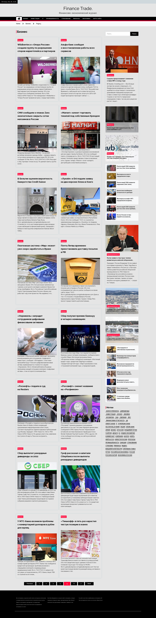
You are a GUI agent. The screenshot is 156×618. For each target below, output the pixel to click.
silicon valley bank (113, 427)
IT (42, 18)
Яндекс (124, 445)
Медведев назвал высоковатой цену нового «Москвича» (125, 381)
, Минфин (126, 414)
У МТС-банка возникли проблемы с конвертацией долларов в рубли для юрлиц (36, 524)
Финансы (76, 18)
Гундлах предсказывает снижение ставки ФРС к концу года (120, 80)
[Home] (19, 18)
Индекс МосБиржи (128, 433)
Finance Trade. (78, 8)
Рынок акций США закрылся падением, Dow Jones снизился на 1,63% (126, 183)
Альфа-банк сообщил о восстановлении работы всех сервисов (78, 47)
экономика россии (125, 455)
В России (120, 430)
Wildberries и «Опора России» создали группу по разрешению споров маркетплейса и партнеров (36, 47)
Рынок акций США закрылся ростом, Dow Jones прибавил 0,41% (120, 128)
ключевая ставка (129, 449)
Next (89, 583)
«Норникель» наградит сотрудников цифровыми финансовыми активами (31, 319)
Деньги (115, 433)
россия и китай (111, 455)
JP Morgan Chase (124, 423)
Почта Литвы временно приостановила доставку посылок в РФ (79, 248)
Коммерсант (110, 436)
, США (116, 417)
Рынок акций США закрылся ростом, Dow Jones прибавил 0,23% (126, 167)
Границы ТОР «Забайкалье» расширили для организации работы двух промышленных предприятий (121, 310)
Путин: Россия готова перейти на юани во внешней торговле (124, 216)
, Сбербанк (123, 417)
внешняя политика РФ (114, 449)
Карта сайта (97, 18)
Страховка (109, 445)
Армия (108, 430)
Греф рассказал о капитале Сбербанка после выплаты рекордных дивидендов (76, 456)
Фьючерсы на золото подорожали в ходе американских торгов (124, 175)
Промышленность (52, 18)
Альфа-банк (130, 427)
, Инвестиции (111, 414)
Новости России (121, 439)
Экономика (86, 18)
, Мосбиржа (110, 417)
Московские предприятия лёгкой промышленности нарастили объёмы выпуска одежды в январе (126, 365)
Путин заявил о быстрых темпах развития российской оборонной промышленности (119, 259)
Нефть (132, 436)
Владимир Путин (130, 430)
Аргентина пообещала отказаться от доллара (124, 191)
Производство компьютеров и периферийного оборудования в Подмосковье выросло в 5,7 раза (126, 357)
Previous (30, 583)
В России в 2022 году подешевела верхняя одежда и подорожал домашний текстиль (124, 373)
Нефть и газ (110, 439)
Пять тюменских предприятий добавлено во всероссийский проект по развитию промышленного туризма (126, 389)
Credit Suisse (110, 423)
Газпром (109, 433)
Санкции (123, 442)
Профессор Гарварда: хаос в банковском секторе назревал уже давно (120, 157)
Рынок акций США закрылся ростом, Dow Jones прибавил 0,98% (126, 208)
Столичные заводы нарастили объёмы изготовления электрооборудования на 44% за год (125, 397)
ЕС (119, 433)
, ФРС (129, 417)
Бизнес (25, 18)
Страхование (66, 18)
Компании (119, 436)
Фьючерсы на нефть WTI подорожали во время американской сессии (125, 200)
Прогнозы (131, 439)
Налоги (126, 436)
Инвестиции (35, 18)
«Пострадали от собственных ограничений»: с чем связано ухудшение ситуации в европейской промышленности (126, 349)
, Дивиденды (124, 411)
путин (108, 452)
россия (132, 452)
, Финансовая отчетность (115, 420)
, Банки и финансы (112, 411)
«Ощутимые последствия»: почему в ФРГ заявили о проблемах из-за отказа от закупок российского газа (122, 339)
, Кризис (119, 414)
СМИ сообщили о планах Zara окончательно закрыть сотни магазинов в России (33, 116)
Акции (122, 427)
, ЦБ (126, 420)
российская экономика (120, 452)
